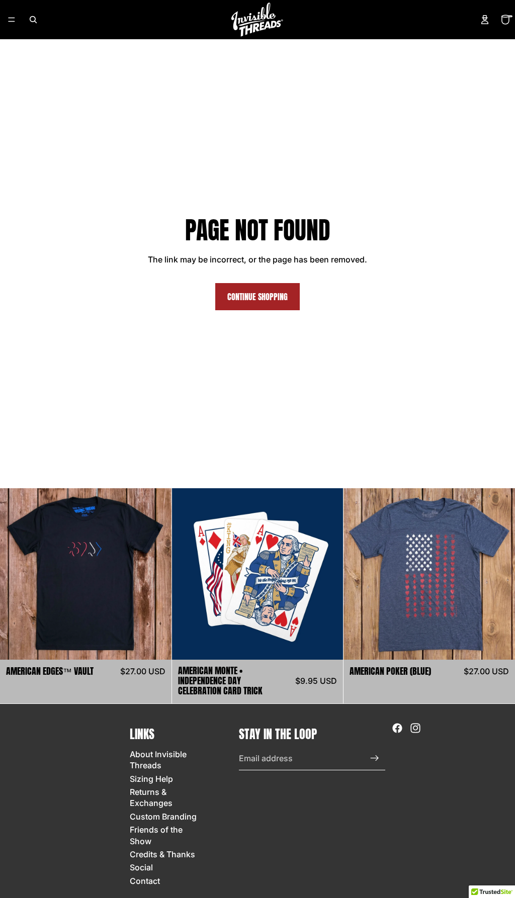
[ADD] (328, 644)
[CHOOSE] (156, 644)
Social (141, 868)
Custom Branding (163, 817)
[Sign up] (374, 758)
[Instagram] (415, 728)
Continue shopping (257, 297)
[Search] (33, 20)
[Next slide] (328, 574)
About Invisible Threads (158, 759)
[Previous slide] (187, 574)
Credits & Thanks (162, 854)
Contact (145, 881)
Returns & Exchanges (151, 797)
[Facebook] (397, 728)
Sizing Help (151, 779)
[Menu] (11, 19)
